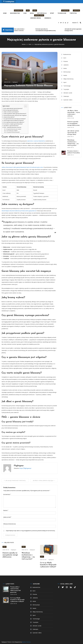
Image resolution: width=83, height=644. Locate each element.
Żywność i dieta (67, 100)
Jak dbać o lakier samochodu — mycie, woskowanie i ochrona (73, 113)
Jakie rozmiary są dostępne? (11, 112)
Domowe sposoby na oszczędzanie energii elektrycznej (42, 29)
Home (5, 13)
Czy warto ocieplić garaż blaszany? (13, 124)
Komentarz (7, 494)
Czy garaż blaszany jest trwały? (13, 129)
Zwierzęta (47, 18)
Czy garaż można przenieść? (13, 132)
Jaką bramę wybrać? (9, 117)
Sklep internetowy (68, 79)
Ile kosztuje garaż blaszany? (11, 110)
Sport (52, 13)
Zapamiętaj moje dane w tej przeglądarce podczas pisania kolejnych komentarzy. (30, 530)
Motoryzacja (42, 13)
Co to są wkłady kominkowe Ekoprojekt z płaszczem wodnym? (48, 565)
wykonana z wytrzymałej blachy (36, 141)
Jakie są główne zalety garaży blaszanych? (15, 113)
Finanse (65, 61)
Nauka (65, 75)
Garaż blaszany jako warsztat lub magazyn (15, 115)
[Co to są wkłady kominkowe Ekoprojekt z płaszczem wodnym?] (6, 600)
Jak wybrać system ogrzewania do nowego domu (71, 29)
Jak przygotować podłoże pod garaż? (14, 120)
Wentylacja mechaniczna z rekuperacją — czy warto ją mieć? (73, 142)
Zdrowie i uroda (36, 17)
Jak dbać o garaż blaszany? (11, 125)
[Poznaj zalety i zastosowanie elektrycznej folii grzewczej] (6, 589)
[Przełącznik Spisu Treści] (25, 106)
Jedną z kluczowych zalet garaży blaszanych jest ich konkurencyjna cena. (22, 167)
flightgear (15, 82)
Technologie (63, 12)
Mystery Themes (26, 642)
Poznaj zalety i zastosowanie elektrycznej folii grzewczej (15, 589)
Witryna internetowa (9, 524)
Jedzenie (65, 65)
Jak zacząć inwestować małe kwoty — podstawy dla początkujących (16, 480)
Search (74, 22)
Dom (26, 12)
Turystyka (74, 12)
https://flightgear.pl (25, 468)
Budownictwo (16, 12)
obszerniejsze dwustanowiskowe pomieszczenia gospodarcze (19, 211)
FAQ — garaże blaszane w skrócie (12, 127)
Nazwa (5, 510)
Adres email (7, 517)
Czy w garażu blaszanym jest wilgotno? (14, 122)
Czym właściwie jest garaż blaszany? (13, 108)
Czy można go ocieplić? (12, 130)
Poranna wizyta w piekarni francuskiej (73, 151)
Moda (32, 12)
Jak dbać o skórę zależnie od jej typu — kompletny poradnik (45, 480)
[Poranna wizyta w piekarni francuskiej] (63, 152)
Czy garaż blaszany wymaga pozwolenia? (15, 118)
